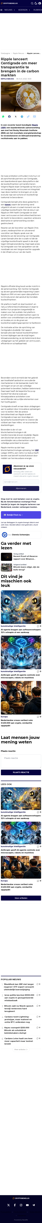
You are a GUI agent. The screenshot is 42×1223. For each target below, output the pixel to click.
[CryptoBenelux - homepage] (9, 3)
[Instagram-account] (21, 1205)
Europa (4, 717)
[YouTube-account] (27, 1205)
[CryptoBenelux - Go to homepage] (21, 1198)
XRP (37, 450)
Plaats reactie (21, 772)
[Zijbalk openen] (1, 10)
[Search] (32, 3)
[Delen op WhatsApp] (3, 116)
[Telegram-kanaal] (33, 1205)
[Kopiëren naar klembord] (28, 116)
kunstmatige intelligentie (13, 626)
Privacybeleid (5, 1212)
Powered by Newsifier (21, 1220)
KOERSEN (22, 10)
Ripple (35, 125)
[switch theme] (36, 3)
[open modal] (39, 3)
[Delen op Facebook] (9, 116)
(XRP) (3, 128)
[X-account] (8, 1205)
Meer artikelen (21, 898)
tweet (8, 205)
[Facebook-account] (14, 1205)
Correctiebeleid (20, 1212)
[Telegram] (22, 116)
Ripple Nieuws (7, 79)
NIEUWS (8, 10)
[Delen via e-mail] (34, 116)
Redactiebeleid (35, 1212)
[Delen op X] (15, 116)
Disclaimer (22, 1216)
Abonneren (21, 488)
